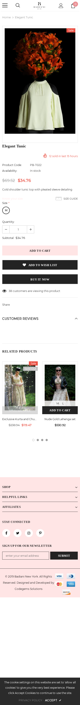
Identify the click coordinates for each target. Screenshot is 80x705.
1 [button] (33, 440)
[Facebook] (6, 533)
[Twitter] (18, 533)
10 (10, 291)
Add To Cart (59, 410)
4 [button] (47, 440)
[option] (40, 81)
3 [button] (42, 440)
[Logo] (39, 5)
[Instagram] (29, 533)
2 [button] (38, 440)
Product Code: (12, 165)
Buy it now (40, 279)
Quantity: (8, 221)
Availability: (9, 170)
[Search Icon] (18, 5)
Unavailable (20, 410)
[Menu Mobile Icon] (5, 5)
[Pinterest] (40, 533)
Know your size (12, 198)
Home (6, 17)
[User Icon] (61, 5)
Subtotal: (8, 238)
